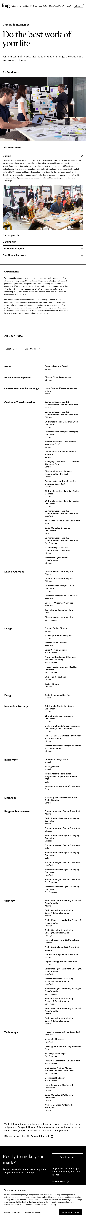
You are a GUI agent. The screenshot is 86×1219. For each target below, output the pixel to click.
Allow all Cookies (70, 1212)
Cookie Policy (50, 1204)
